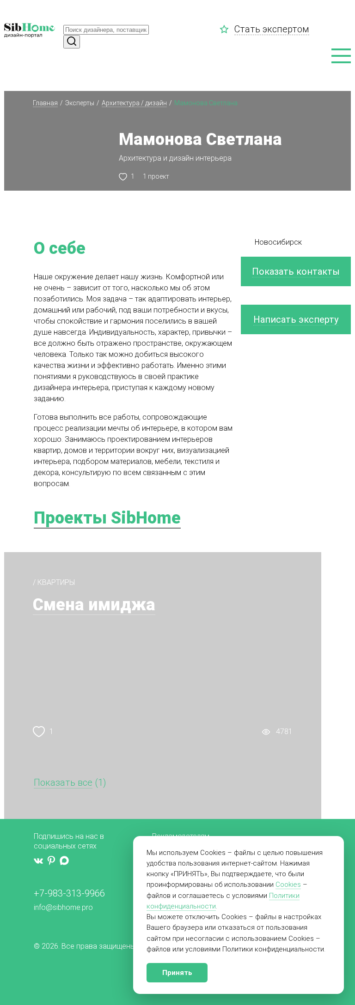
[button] (341, 56)
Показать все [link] (63, 782)
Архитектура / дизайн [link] (134, 103)
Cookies (288, 884)
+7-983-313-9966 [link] (69, 893)
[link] (227, 29)
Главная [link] (45, 103)
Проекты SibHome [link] (107, 518)
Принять (177, 973)
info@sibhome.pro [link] (63, 907)
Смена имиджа (94, 604)
